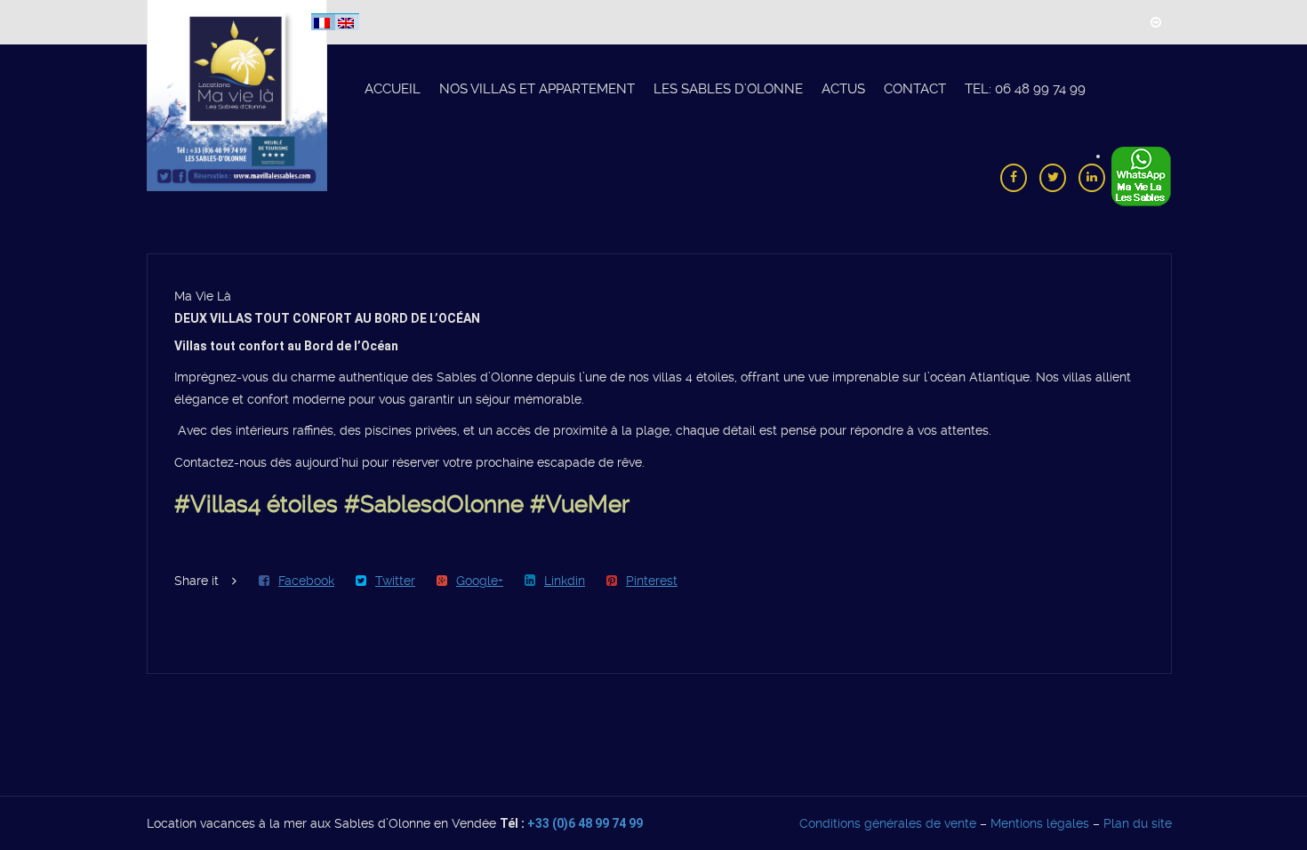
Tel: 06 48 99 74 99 (1025, 89)
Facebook (306, 580)
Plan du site (1137, 823)
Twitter (395, 580)
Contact (915, 89)
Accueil (393, 89)
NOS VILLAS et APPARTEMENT (537, 89)
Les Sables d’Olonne (728, 89)
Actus (843, 89)
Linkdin (564, 580)
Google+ (479, 580)
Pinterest (652, 580)
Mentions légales (1039, 823)
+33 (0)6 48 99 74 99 (585, 823)
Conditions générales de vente (887, 823)
